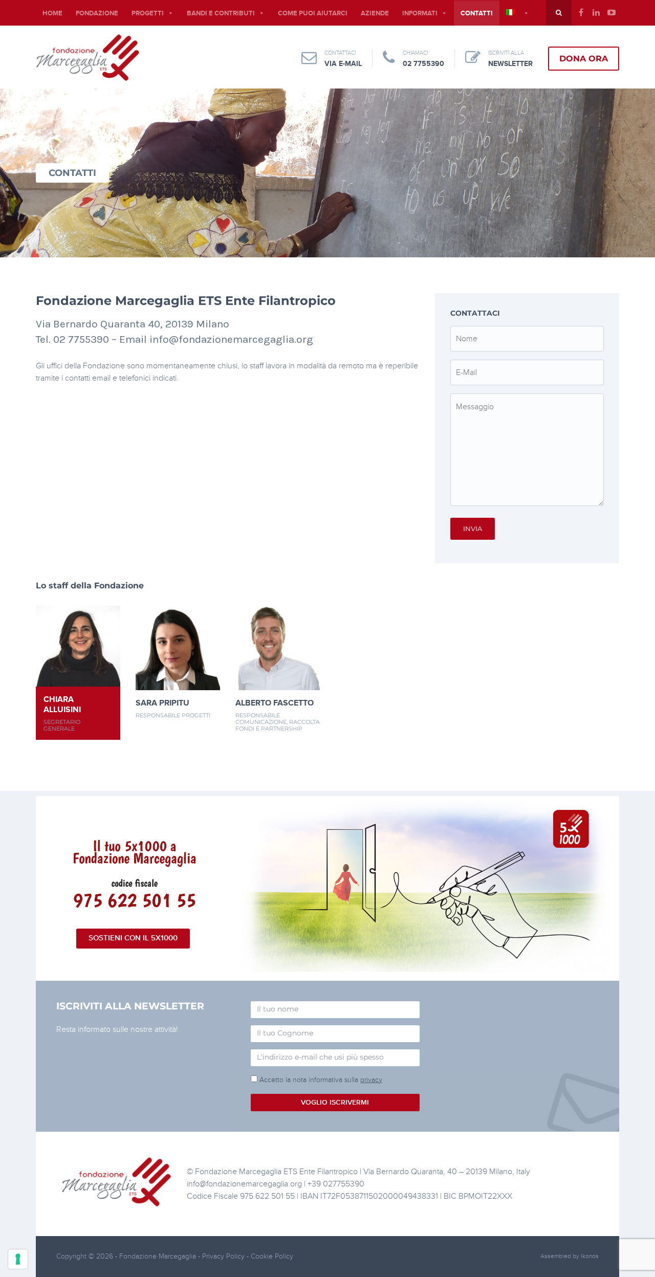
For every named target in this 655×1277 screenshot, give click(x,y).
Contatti (477, 13)
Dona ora (583, 58)
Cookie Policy (272, 1256)
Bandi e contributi (221, 13)
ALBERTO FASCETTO (274, 703)
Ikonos (590, 1256)
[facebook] (580, 13)
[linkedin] (596, 13)
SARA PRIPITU (162, 703)
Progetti (148, 13)
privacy (371, 1079)
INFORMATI (420, 13)
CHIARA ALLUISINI (62, 704)
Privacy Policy (224, 1256)
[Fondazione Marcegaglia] (88, 57)
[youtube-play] (611, 13)
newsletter (510, 63)
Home (52, 13)
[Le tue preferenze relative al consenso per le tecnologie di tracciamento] (18, 1259)
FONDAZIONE (97, 13)
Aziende (375, 13)
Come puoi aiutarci (312, 13)
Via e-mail (343, 63)
